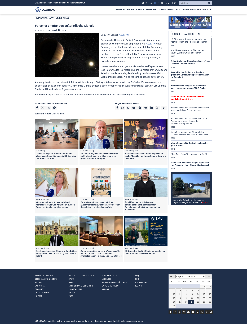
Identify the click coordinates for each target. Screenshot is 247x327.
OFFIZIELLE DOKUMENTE (46, 279)
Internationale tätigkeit (114, 282)
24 (174, 302)
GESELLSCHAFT (174, 9)
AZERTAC (124, 34)
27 (192, 302)
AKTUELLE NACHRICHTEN (186, 34)
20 (192, 298)
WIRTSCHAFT (151, 9)
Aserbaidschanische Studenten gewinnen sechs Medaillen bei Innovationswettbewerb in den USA (145, 156)
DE (155, 3)
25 (180, 302)
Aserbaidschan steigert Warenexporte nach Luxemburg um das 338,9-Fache (188, 86)
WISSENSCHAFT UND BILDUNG (52, 18)
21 (198, 298)
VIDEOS (205, 9)
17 (174, 298)
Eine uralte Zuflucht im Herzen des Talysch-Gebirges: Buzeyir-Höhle (190, 201)
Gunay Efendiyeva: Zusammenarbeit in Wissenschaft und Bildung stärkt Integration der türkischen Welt (56, 156)
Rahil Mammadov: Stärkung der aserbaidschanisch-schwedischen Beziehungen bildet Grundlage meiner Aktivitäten (142, 206)
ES (162, 3)
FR (158, 3)
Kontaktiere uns (110, 276)
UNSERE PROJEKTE (191, 9)
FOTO (70, 296)
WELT (70, 282)
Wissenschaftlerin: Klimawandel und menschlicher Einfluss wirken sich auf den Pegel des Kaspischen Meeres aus (55, 204)
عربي (167, 3)
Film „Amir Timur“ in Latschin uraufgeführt (190, 154)
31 (174, 306)
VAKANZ (105, 289)
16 (210, 294)
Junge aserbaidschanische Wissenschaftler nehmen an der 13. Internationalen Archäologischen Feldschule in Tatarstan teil (101, 253)
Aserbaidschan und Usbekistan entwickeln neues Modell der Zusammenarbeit (190, 108)
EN (150, 3)
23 (210, 298)
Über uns (106, 279)
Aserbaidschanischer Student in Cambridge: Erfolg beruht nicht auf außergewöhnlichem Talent (56, 253)
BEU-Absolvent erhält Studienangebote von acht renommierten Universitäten (145, 252)
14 (198, 294)
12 (186, 294)
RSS (137, 279)
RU (147, 3)
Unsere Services (110, 286)
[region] (191, 121)
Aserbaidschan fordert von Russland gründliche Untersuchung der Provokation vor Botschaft (190, 74)
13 (192, 294)
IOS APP (138, 286)
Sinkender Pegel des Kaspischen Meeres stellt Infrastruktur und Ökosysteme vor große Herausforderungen (99, 156)
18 (180, 298)
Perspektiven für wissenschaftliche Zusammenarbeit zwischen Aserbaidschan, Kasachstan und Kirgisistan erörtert (101, 204)
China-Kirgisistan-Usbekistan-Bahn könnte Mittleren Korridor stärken (190, 62)
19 (186, 298)
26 (186, 302)
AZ (143, 3)
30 (210, 302)
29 (204, 302)
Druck (55, 30)
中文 (174, 3)
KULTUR (162, 9)
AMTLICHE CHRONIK (125, 9)
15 (204, 294)
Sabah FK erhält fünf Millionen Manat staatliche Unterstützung (188, 97)
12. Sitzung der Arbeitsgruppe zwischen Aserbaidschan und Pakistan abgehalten (189, 40)
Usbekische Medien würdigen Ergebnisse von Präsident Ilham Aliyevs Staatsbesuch (190, 163)
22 (204, 298)
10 (174, 294)
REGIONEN (39, 289)
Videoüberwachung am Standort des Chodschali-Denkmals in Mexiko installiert (190, 133)
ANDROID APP (141, 282)
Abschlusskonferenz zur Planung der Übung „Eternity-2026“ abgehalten (187, 51)
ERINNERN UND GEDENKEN (80, 286)
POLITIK (139, 9)
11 (180, 294)
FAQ (137, 276)
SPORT (71, 279)
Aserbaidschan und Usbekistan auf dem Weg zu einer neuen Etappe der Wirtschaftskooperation (189, 121)
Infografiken (75, 289)
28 (198, 302)
